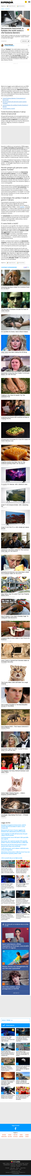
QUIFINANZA (25, 1164)
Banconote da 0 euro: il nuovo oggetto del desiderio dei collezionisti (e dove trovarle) (13, 830)
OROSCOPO (4, 1136)
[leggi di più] (28, 45)
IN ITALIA (15, 1136)
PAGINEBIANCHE (7, 1164)
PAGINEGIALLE (13, 1163)
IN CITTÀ (10, 1136)
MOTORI (15, 1134)
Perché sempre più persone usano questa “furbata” (14, 102)
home (2, 9)
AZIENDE (21, 1136)
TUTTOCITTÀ (12, 1164)
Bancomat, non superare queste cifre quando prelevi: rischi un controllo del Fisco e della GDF (14, 841)
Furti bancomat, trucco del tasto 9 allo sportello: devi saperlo (15, 838)
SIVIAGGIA (20, 1164)
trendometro (10, 1025)
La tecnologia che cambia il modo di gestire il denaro (15, 105)
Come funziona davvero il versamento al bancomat (14, 99)
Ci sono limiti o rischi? (9, 108)
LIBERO (4, 1163)
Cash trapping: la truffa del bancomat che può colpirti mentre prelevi (14, 834)
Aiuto (20, 1169)
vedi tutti (15, 992)
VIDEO (21, 1134)
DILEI (17, 1164)
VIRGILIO (8, 1163)
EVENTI (27, 1136)
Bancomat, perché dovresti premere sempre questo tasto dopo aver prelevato (14, 845)
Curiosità (7, 9)
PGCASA (26, 1163)
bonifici (22, 207)
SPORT (9, 1134)
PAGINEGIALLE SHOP (20, 1163)
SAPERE (27, 1134)
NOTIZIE (4, 1134)
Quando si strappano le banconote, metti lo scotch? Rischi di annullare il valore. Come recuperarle (13, 826)
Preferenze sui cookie (14, 1169)
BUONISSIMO (13, 1166)
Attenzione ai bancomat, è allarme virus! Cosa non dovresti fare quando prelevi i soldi (15, 852)
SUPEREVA (18, 1166)
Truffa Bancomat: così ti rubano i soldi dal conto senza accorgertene (15, 849)
